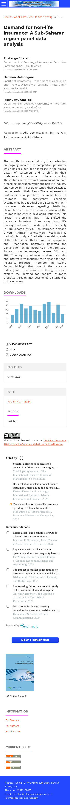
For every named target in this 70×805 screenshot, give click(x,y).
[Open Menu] (3, 4)
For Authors (12, 726)
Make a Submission (35, 640)
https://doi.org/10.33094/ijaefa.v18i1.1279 (36, 123)
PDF (12, 349)
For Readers (12, 720)
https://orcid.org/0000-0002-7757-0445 (21, 111)
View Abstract (20, 344)
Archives (20, 17)
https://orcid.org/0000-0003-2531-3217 (20, 92)
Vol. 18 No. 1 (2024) (40, 17)
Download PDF (20, 354)
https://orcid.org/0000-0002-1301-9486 (21, 69)
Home (8, 17)
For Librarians (13, 731)
